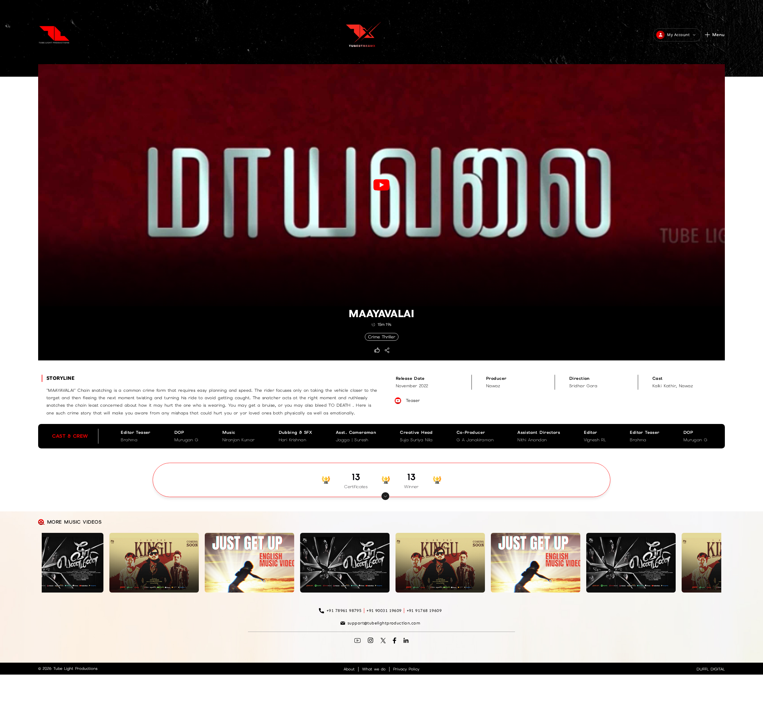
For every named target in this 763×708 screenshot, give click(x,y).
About (349, 669)
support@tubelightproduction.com (384, 623)
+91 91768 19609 (424, 610)
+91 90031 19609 (383, 610)
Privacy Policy (406, 669)
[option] (120, 436)
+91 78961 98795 (344, 610)
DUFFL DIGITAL (711, 669)
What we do (374, 669)
